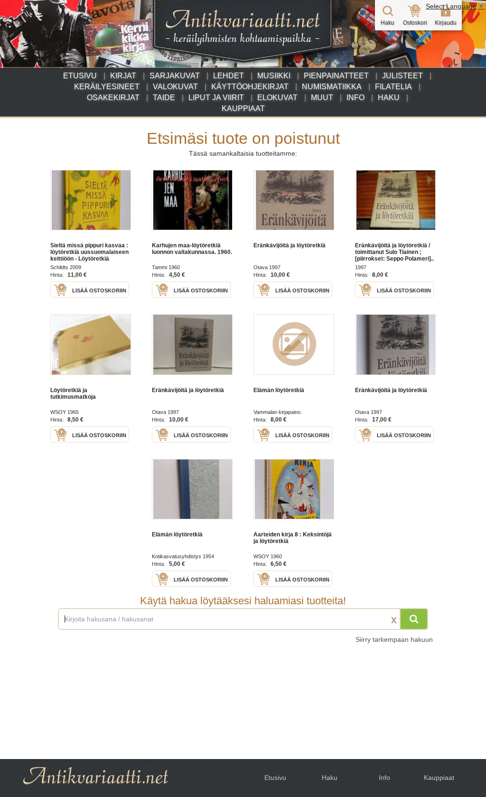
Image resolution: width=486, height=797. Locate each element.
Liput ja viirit (216, 98)
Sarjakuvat (175, 76)
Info (355, 98)
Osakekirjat (113, 98)
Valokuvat (175, 87)
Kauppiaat (243, 108)
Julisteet (402, 76)
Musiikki (273, 76)
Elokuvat (277, 98)
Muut (322, 98)
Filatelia (393, 87)
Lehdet (228, 76)
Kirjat (123, 76)
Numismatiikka (332, 87)
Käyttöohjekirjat (250, 87)
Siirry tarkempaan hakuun (394, 639)
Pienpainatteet (336, 76)
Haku (389, 98)
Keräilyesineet (107, 87)
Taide (164, 98)
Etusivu (80, 76)
